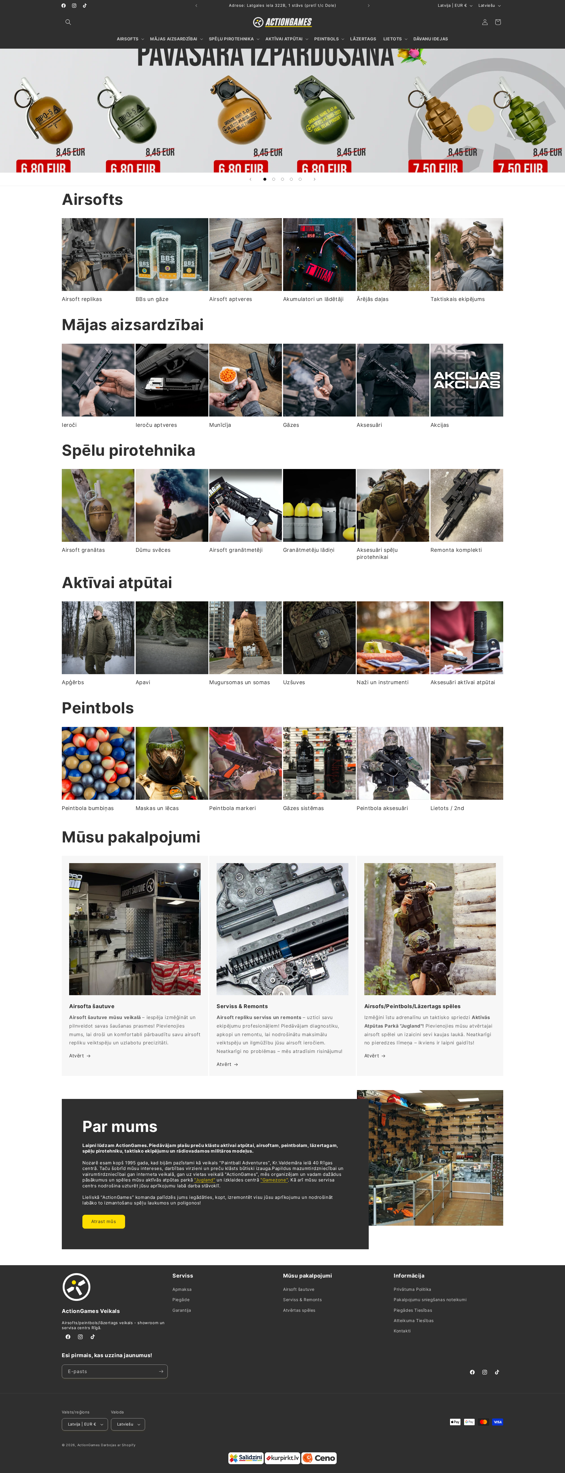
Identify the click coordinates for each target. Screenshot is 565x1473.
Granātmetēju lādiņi (309, 550)
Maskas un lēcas (157, 808)
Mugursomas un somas (239, 682)
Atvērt (76, 1056)
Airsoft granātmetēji (235, 550)
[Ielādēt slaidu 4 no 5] (291, 179)
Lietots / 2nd (447, 808)
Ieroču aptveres (156, 425)
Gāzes (291, 425)
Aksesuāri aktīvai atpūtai (463, 682)
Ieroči (69, 425)
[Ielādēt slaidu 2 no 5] (273, 179)
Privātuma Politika (412, 1289)
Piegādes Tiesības (413, 1310)
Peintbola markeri (232, 808)
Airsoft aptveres (230, 299)
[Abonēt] (160, 1371)
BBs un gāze (152, 299)
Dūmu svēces (153, 550)
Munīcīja (220, 425)
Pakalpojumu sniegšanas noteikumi (430, 1299)
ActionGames (88, 1445)
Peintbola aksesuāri (382, 808)
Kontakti (402, 1331)
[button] (68, 22)
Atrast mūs (103, 1222)
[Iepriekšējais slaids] (250, 179)
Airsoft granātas (83, 550)
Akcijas (440, 425)
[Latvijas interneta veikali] (282, 1463)
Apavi (143, 682)
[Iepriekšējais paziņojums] (196, 5)
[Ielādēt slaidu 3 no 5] (282, 179)
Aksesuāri (369, 425)
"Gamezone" (274, 1180)
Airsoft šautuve (299, 1289)
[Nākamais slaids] (314, 179)
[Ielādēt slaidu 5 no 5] (300, 179)
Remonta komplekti (456, 550)
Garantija (181, 1310)
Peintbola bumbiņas (88, 808)
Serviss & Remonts (302, 1299)
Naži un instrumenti (382, 682)
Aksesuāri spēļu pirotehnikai (377, 553)
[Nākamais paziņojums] (368, 5)
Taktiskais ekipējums (458, 299)
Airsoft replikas (82, 299)
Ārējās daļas (372, 299)
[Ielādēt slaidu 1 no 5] (264, 179)
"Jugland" (204, 1180)
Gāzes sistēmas (303, 808)
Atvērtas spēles (299, 1310)
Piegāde (181, 1299)
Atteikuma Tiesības (414, 1320)
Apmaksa (182, 1289)
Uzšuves (294, 682)
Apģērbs (73, 682)
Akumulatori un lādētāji (313, 299)
